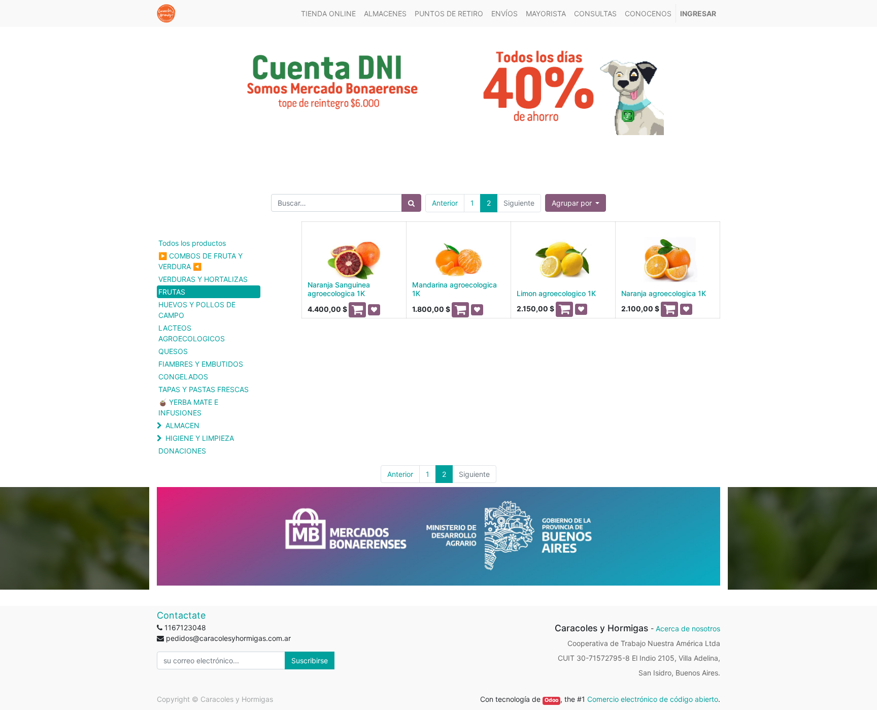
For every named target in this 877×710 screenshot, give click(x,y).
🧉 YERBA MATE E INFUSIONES (188, 407)
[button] (575, 203)
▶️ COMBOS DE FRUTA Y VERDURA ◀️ (200, 261)
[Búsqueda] (411, 203)
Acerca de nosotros (688, 628)
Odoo (551, 700)
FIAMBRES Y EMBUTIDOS (200, 364)
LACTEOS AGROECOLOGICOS (191, 333)
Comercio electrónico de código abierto (652, 699)
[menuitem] (328, 13)
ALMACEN (182, 425)
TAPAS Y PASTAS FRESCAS (203, 389)
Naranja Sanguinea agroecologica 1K (339, 289)
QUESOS (173, 351)
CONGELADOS (183, 376)
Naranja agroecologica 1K (663, 293)
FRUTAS (171, 291)
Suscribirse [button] (309, 660)
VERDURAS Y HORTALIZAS (203, 279)
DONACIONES (182, 450)
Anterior (445, 203)
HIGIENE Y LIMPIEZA (199, 438)
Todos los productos (192, 243)
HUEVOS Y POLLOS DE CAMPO (196, 309)
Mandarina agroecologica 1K (454, 289)
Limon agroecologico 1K (556, 293)
